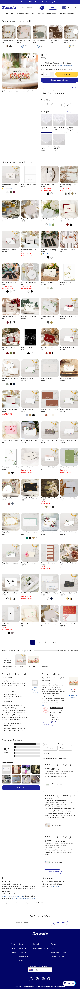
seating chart (22, 898)
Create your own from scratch (35, 690)
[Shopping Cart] (75, 7)
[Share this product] (28, 56)
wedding (19, 896)
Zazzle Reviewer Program (53, 806)
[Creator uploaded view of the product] (20, 71)
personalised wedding (9, 896)
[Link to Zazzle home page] (9, 7)
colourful (15, 898)
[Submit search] (42, 7)
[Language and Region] (66, 7)
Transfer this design (73, 688)
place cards (31, 898)
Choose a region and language (38, 966)
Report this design (73, 696)
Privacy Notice (61, 986)
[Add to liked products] (34, 56)
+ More (44, 705)
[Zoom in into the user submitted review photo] (6, 769)
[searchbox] (31, 7)
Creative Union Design (64, 65)
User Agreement (51, 986)
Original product (57, 784)
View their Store (54, 721)
